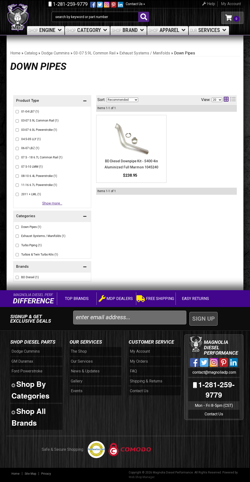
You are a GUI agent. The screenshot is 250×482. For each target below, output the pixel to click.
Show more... (52, 203)
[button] (52, 267)
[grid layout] (226, 99)
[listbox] (122, 100)
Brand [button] (125, 30)
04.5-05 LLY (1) (31, 139)
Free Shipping (159, 298)
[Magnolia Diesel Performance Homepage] (29, 9)
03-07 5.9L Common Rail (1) (40, 120)
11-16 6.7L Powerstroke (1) (39, 185)
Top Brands (76, 298)
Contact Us (214, 414)
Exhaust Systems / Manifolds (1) (43, 236)
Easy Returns (195, 298)
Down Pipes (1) (31, 227)
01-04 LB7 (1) (30, 111)
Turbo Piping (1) (31, 245)
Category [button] (83, 30)
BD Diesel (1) (30, 277)
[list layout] (233, 99)
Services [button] (205, 30)
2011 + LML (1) (31, 194)
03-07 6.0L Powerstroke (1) (39, 130)
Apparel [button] (163, 30)
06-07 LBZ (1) (30, 148)
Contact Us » (135, 4)
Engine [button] (41, 30)
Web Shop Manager (141, 477)
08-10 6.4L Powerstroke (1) (39, 176)
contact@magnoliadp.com (213, 372)
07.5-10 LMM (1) (32, 166)
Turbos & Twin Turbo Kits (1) (39, 254)
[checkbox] (17, 277)
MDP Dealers (119, 298)
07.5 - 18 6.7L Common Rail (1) (41, 157)
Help (210, 3)
